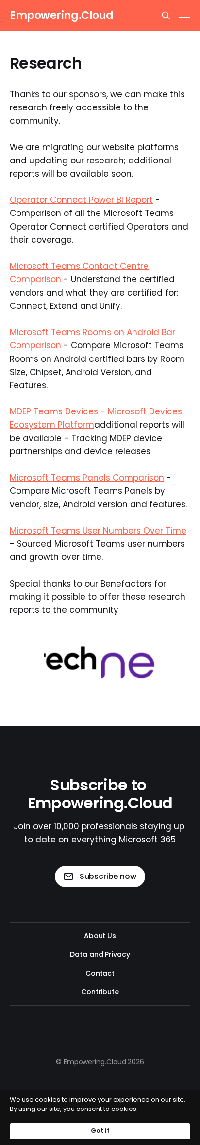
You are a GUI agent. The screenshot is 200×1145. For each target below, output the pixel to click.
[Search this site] (166, 15)
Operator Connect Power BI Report (81, 200)
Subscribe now (108, 876)
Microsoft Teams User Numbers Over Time (98, 531)
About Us (100, 936)
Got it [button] (100, 1130)
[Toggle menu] (184, 15)
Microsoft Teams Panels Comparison (87, 477)
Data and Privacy (100, 954)
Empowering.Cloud (62, 15)
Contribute (100, 992)
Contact (100, 973)
